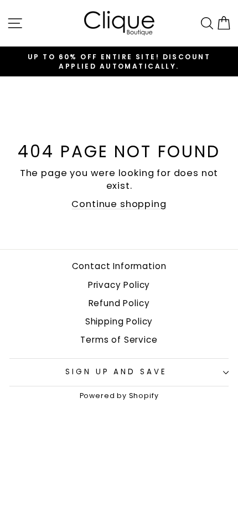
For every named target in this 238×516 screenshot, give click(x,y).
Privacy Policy (119, 285)
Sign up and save (116, 372)
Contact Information (119, 266)
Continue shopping (118, 204)
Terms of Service (118, 339)
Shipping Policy (119, 321)
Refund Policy (119, 303)
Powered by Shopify (119, 395)
